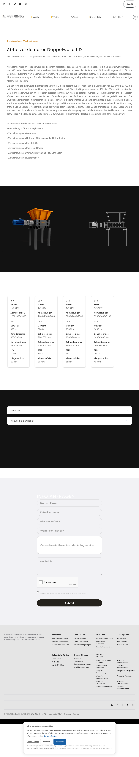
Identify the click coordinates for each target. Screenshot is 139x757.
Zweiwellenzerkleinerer (60, 641)
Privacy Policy (33, 748)
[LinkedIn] (112, 705)
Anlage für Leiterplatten (126, 671)
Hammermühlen (57, 659)
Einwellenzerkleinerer (60, 638)
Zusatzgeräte (123, 635)
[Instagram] (133, 705)
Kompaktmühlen (80, 638)
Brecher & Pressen (81, 655)
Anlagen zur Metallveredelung (123, 661)
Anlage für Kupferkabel (104, 686)
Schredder (56, 635)
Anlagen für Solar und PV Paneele (103, 661)
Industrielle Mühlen (60, 655)
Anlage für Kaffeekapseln (101, 682)
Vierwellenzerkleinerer (60, 645)
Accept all (60, 741)
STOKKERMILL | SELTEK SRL (17, 714)
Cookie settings (33, 742)
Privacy (67, 714)
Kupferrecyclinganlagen (82, 645)
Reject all (46, 741)
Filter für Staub (122, 645)
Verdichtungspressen (81, 667)
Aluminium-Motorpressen (79, 660)
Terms (76, 714)
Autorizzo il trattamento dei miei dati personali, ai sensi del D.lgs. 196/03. (63, 593)
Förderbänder (122, 641)
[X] (122, 705)
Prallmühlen (56, 662)
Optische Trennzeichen (104, 647)
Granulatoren (79, 635)
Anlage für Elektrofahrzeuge (123, 682)
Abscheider (100, 635)
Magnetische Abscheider (100, 643)
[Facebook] (117, 705)
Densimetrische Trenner (104, 638)
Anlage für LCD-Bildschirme (101, 666)
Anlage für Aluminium (124, 676)
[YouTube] (127, 705)
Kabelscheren (122, 638)
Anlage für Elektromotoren (122, 666)
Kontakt (130, 4)
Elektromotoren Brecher (82, 664)
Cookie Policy (50, 736)
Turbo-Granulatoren (81, 641)
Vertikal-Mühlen (58, 665)
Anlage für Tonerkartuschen (102, 677)
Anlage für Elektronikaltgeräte (103, 672)
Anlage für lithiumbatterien (123, 688)
